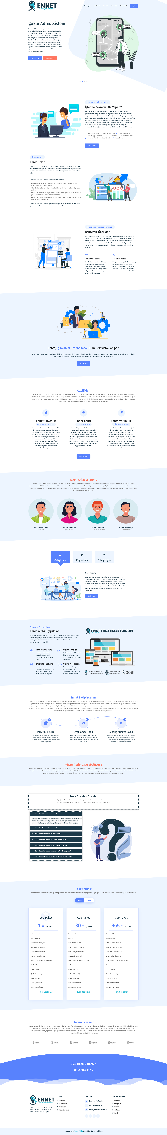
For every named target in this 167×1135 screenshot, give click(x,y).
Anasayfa (61, 1101)
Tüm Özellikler (91, 145)
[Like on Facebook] (41, 511)
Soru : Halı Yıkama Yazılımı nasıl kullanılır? (48, 833)
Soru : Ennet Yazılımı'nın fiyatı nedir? (46, 828)
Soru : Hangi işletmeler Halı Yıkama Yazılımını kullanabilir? (53, 857)
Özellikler (97, 6)
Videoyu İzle (51, 52)
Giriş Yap (114, 6)
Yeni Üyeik (123, 6)
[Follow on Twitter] (37, 511)
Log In (134, 6)
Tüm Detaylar (35, 52)
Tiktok (116, 1113)
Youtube (117, 1110)
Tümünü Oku (91, 596)
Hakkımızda (62, 1104)
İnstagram (117, 1104)
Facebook (117, 1101)
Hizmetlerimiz (63, 1110)
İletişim (105, 6)
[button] (56, 814)
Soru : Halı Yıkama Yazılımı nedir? (46, 814)
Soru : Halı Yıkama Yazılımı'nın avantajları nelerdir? (51, 845)
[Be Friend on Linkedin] (44, 511)
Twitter (116, 1107)
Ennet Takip (78, 1131)
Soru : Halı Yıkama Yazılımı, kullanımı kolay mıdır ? (51, 839)
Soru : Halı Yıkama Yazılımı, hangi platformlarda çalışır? (53, 851)
